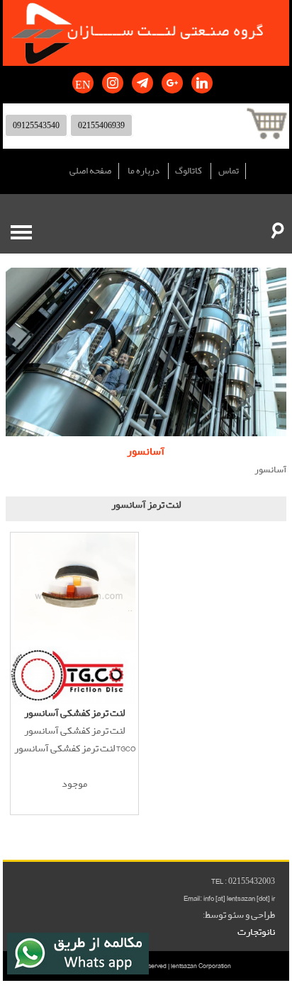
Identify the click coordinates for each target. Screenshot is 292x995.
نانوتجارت (256, 931)
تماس (228, 171)
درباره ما (143, 171)
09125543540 (36, 125)
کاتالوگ (188, 171)
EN (83, 83)
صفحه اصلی (90, 171)
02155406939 (101, 125)
